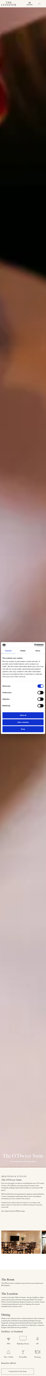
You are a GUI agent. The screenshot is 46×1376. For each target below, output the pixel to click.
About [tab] (37, 651)
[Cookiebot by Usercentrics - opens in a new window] (34, 645)
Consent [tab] (8, 651)
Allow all (23, 715)
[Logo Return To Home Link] (8, 3)
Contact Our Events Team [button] (18, 1372)
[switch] (40, 692)
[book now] (30, 3)
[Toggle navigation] (39, 4)
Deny (23, 729)
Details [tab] (23, 651)
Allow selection (23, 722)
